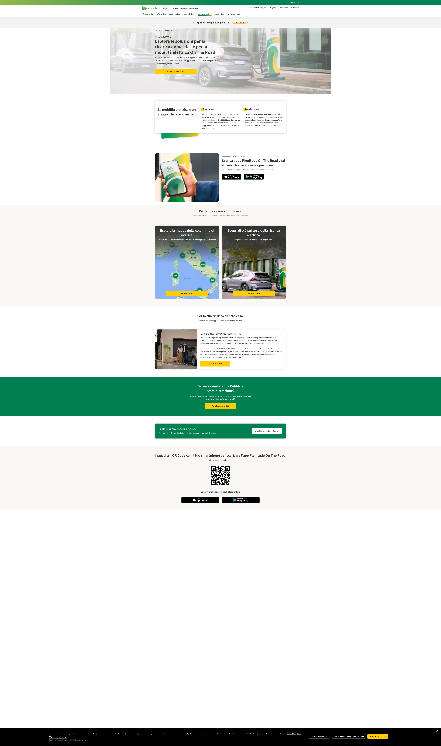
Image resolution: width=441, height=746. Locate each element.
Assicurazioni (219, 14)
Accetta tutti (378, 736)
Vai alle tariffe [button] (254, 293)
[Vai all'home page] (149, 8)
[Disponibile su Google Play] (254, 177)
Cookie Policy (291, 734)
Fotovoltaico (189, 14)
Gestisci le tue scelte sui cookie (58, 738)
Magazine (273, 8)
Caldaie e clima (174, 14)
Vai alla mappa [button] (187, 293)
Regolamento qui (235, 357)
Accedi (294, 2)
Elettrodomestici (234, 14)
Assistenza (284, 8)
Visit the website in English (267, 431)
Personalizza (319, 736)
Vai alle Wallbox (215, 363)
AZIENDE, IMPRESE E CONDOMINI (185, 8)
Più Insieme (295, 8)
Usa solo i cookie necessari (348, 736)
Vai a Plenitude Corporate (258, 8)
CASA (165, 8)
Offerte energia (147, 14)
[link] (156, 31)
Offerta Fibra (161, 14)
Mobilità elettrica (204, 14)
